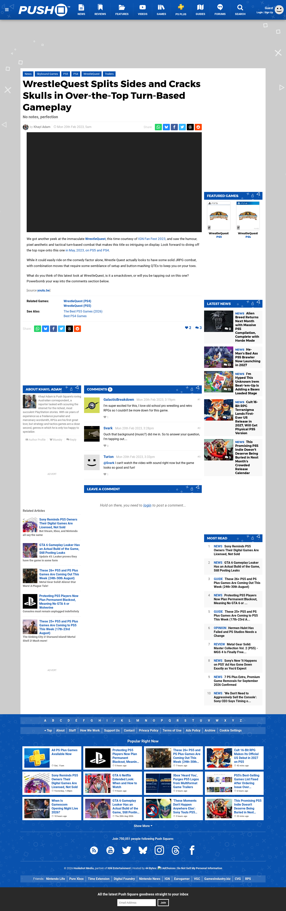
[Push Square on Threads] (175, 851)
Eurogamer (182, 879)
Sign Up (268, 12)
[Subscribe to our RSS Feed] (94, 851)
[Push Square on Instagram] (159, 851)
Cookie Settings (231, 730)
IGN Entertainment (119, 868)
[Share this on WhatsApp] (158, 127)
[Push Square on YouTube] (110, 851)
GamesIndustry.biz (217, 879)
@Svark (109, 463)
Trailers (109, 74)
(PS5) (77, 306)
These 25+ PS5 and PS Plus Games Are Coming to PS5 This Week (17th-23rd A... (236, 615)
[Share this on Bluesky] (166, 127)
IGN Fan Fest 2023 (152, 239)
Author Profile (37, 439)
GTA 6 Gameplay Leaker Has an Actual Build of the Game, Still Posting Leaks (59, 549)
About (60, 730)
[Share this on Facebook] (174, 127)
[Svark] (92, 440)
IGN (167, 879)
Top (49, 730)
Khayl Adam (42, 127)
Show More (142, 826)
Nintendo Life (55, 879)
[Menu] (7, 10)
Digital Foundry (124, 879)
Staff (72, 730)
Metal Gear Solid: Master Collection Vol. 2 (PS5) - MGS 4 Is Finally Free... (236, 648)
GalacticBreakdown (119, 399)
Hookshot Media (84, 868)
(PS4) (77, 301)
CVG (238, 879)
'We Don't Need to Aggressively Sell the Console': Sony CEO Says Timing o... (235, 697)
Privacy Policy (148, 730)
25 (228, 417)
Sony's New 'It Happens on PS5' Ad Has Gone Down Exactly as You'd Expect (235, 664)
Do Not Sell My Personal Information (199, 868)
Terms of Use (172, 730)
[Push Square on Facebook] (192, 851)
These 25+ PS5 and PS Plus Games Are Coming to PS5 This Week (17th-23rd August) (58, 627)
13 (229, 365)
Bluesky (57, 439)
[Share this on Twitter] (182, 127)
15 (229, 389)
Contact (129, 730)
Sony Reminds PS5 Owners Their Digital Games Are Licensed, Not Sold (58, 523)
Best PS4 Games (75, 316)
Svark (108, 428)
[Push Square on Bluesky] (143, 851)
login (147, 505)
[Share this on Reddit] (198, 127)
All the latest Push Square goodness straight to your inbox (143, 894)
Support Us (112, 730)
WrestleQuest (91, 74)
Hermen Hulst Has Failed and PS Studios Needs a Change (235, 632)
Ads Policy (193, 730)
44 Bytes (150, 868)
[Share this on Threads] (190, 127)
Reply (72, 439)
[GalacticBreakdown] (92, 411)
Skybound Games (47, 74)
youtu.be (43, 290)
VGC (197, 879)
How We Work (90, 730)
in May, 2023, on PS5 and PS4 (87, 250)
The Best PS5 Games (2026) (83, 311)
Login (260, 12)
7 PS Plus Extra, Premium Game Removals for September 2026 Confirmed (237, 681)
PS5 (65, 74)
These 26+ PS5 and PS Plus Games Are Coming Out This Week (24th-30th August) (59, 574)
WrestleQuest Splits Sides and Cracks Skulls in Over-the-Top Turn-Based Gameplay (112, 95)
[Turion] (92, 468)
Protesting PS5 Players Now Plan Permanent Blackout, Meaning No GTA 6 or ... (235, 599)
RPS (248, 879)
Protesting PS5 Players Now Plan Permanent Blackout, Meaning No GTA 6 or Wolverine (58, 601)
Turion (109, 457)
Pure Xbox (76, 879)
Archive (210, 730)
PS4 (75, 74)
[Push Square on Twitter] (126, 851)
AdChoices (168, 868)
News (28, 74)
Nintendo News (149, 879)
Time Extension (99, 879)
